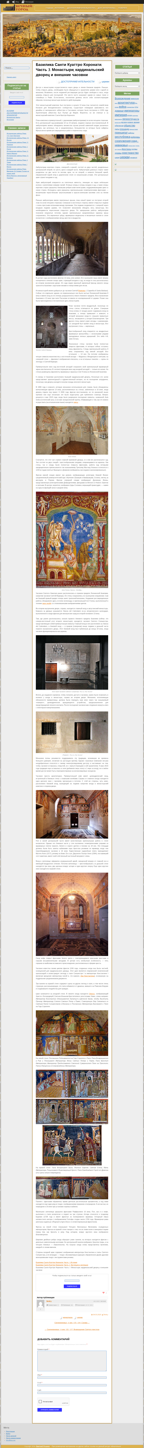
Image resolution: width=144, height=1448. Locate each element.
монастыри (118, 122)
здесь (76, 402)
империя (121, 115)
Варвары (81, 291)
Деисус (92, 994)
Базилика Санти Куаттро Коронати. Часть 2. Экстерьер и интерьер (62, 1265)
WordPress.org (10, 1440)
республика (122, 137)
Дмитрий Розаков (43, 1446)
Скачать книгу (11, 77)
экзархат (133, 158)
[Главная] (7, 2)
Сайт (39, 1390)
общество (129, 125)
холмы (134, 149)
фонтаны (126, 149)
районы (131, 133)
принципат (121, 132)
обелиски (119, 125)
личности (127, 119)
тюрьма (119, 149)
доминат (119, 110)
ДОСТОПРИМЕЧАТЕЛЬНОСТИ (81, 8)
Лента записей (11, 1436)
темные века (131, 145)
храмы (118, 153)
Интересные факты (13, 117)
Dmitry (49, 1301)
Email (39, 1383)
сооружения (123, 141)
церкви (125, 157)
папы (117, 129)
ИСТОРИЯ (59, 8)
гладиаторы (130, 107)
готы (136, 107)
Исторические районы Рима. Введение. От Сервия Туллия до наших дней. (18, 171)
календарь (135, 115)
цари (117, 157)
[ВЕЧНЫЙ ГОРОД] (18, 7)
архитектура (126, 102)
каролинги (118, 119)
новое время (133, 122)
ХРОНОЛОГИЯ (12, 115)
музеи (124, 122)
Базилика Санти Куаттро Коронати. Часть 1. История (56, 1262)
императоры (131, 110)
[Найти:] (16, 68)
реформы (135, 137)
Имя (39, 1375)
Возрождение (122, 98)
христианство (130, 152)
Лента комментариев (13, 1438)
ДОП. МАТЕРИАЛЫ (106, 8)
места (136, 119)
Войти (8, 1434)
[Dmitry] (40, 1303)
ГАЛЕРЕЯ (122, 8)
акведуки (135, 98)
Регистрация (10, 1431)
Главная (49, 8)
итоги (129, 115)
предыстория (133, 129)
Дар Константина (87, 976)
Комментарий (43, 1349)
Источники (10, 120)
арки (116, 103)
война (122, 106)
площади (124, 129)
